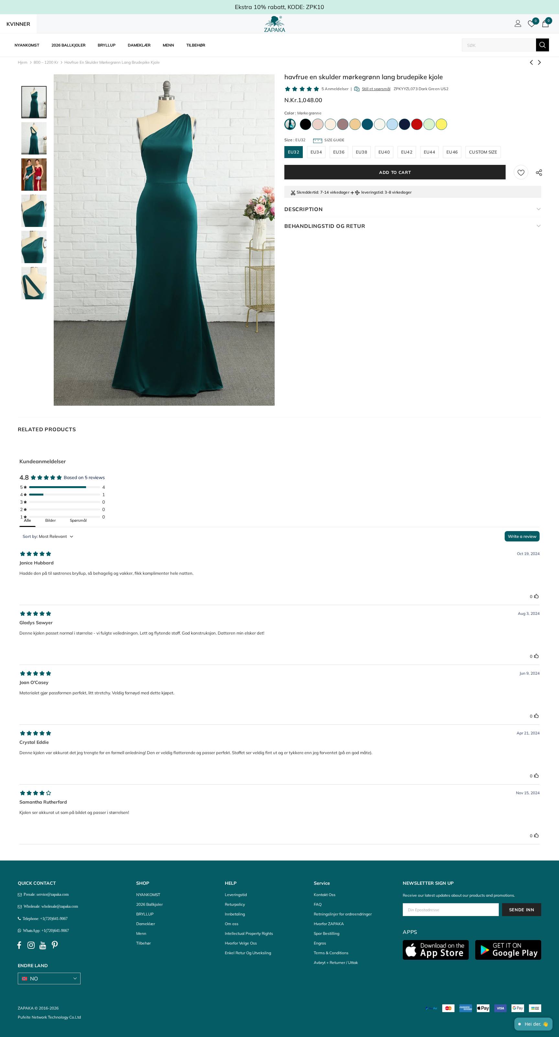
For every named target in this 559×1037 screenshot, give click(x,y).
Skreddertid (307, 192)
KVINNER (18, 24)
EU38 (361, 152)
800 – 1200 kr (46, 62)
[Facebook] (19, 945)
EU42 (406, 152)
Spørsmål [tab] (78, 520)
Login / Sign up (516, 25)
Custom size (483, 152)
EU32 (293, 152)
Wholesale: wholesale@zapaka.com (50, 906)
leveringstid (372, 192)
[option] (164, 240)
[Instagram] (31, 945)
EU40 (384, 152)
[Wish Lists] (521, 172)
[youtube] (43, 945)
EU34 (316, 152)
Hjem (22, 62)
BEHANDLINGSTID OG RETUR (324, 226)
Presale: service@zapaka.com (45, 894)
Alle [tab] (27, 520)
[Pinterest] (55, 945)
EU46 (452, 152)
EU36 (339, 152)
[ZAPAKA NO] (274, 24)
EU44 (429, 152)
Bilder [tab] (50, 520)
